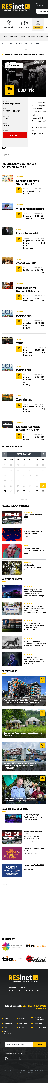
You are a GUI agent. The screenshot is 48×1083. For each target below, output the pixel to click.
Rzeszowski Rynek (28, 192)
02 (18, 491)
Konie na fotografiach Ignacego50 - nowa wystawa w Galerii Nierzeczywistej (35, 643)
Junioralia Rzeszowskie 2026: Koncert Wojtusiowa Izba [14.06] (21, 799)
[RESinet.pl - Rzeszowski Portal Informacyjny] (16, 10)
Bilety (5, 131)
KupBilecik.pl (37, 133)
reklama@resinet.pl (32, 990)
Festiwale (22, 36)
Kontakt (7, 1027)
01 (11, 491)
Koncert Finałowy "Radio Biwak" (27, 182)
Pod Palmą (28, 270)
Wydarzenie (28, 512)
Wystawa (27, 529)
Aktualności (28, 586)
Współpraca (24, 1023)
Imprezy (5, 36)
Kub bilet (15, 135)
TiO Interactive (28, 1072)
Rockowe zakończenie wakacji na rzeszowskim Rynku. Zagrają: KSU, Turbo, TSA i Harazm (34, 660)
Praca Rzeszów (40, 1027)
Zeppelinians (24, 399)
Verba (19, 342)
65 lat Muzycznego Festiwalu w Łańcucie (33, 816)
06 (43, 491)
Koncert (19, 177)
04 (30, 491)
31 (5, 491)
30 (43, 486)
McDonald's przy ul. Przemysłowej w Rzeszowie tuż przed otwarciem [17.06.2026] (20, 765)
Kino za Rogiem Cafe (11, 103)
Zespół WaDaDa (26, 263)
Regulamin (38, 1023)
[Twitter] (20, 1059)
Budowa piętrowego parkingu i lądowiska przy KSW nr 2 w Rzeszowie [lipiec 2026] (22, 701)
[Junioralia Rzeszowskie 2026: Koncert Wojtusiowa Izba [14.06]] (24, 789)
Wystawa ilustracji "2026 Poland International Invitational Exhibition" (34, 533)
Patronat (22, 1027)
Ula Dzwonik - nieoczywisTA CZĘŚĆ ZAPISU (32, 567)
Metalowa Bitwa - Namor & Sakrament (29, 289)
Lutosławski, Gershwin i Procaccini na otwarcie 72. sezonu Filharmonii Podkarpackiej (34, 626)
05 (37, 491)
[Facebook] (14, 1059)
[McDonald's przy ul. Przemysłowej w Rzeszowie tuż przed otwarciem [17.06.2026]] (24, 756)
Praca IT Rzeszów (7, 1032)
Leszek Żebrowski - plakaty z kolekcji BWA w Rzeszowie (34, 550)
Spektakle (31, 36)
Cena (5, 123)
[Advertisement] (24, 909)
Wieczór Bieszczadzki (30, 208)
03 (24, 491)
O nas (6, 1018)
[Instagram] (8, 1059)
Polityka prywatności (39, 1018)
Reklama (22, 1018)
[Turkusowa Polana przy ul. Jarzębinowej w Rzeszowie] (24, 723)
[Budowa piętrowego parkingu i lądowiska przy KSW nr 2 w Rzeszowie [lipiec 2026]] (24, 691)
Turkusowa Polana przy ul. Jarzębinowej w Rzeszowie (23, 734)
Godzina (6, 116)
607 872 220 (16, 990)
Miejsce (6, 101)
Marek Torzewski (27, 233)
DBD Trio (7, 155)
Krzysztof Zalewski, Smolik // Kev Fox (28, 428)
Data (4, 109)
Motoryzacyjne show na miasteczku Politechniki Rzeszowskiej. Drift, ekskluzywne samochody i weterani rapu (34, 594)
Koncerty (13, 36)
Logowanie (8, 1023)
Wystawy (40, 36)
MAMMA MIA (24, 315)
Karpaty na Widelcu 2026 (34, 865)
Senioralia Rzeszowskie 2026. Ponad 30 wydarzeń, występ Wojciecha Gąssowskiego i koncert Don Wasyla (35, 610)
